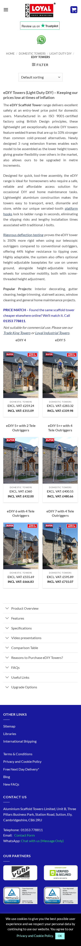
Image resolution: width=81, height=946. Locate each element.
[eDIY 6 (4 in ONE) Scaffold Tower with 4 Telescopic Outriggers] (20, 546)
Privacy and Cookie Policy (22, 761)
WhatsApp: (33, 841)
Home (10, 53)
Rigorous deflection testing (23, 235)
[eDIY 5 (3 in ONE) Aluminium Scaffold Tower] (60, 374)
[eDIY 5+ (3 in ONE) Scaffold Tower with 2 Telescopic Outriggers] (20, 460)
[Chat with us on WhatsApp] (41, 40)
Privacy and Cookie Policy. (35, 936)
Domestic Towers (32, 53)
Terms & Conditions (17, 754)
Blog (6, 777)
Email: (19, 835)
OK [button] (60, 936)
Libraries (9, 734)
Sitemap (9, 726)
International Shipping (20, 741)
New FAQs (11, 784)
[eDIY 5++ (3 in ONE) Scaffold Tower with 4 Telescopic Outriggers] (60, 460)
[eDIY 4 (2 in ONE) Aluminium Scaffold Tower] (20, 374)
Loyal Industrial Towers (52, 333)
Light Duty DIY (60, 53)
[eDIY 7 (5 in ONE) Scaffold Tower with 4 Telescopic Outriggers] (60, 546)
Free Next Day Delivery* (21, 769)
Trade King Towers (16, 333)
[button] (5, 9)
